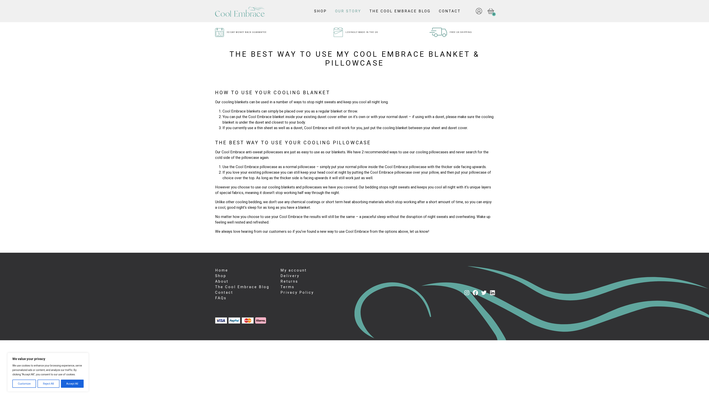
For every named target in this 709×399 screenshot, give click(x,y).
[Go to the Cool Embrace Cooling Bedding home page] (261, 11)
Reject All (48, 383)
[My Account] (476, 11)
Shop (320, 11)
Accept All (72, 383)
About (222, 281)
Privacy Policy (297, 292)
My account (293, 270)
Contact (450, 11)
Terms (287, 287)
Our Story (348, 11)
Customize (24, 383)
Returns (289, 281)
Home (221, 270)
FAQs (221, 298)
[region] (48, 372)
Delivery (289, 276)
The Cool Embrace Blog (400, 11)
